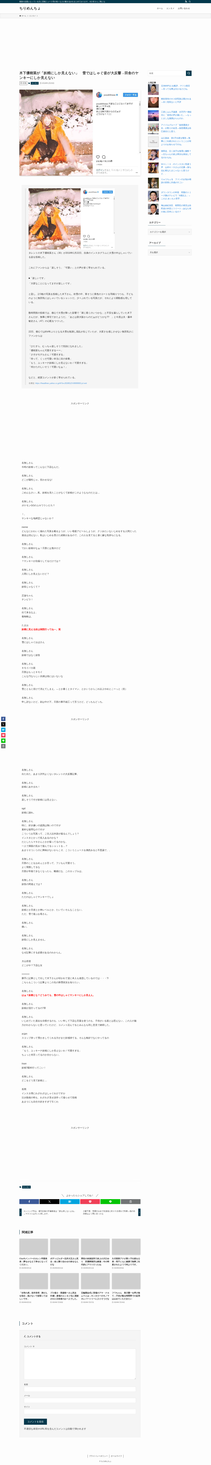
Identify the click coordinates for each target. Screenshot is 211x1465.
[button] (29, 1201)
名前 (26, 1384)
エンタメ (35, 83)
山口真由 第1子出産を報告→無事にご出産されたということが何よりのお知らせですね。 (176, 141)
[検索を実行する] (189, 73)
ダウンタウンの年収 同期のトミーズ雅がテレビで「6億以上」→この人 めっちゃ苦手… (176, 195)
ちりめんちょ (30, 8)
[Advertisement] (105, 40)
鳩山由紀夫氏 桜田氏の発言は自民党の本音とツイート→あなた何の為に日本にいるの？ (176, 208)
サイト (27, 1407)
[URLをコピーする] (131, 1201)
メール (27, 1395)
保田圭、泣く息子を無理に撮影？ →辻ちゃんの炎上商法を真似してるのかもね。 (176, 154)
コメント (29, 1346)
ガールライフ (116, 1456)
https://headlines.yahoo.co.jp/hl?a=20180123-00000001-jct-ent (62, 383)
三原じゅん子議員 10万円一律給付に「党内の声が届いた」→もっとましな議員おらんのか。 (176, 115)
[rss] (186, 1)
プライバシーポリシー (98, 1456)
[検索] (190, 1)
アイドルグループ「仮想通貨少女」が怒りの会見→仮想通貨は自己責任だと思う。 (176, 128)
